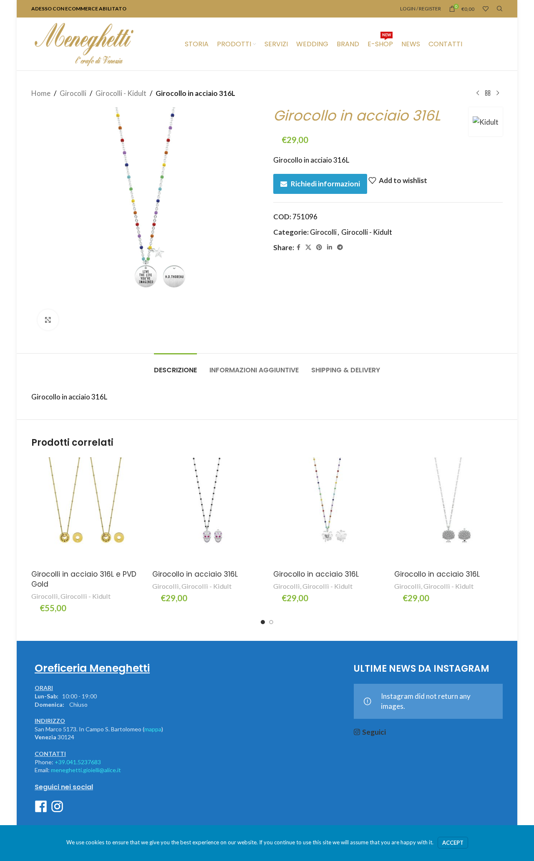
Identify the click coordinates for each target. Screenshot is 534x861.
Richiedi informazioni (325, 183)
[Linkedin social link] (330, 247)
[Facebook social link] (298, 247)
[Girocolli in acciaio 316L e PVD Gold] (85, 511)
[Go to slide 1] (263, 622)
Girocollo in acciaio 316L (195, 574)
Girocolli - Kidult (121, 93)
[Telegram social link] (340, 247)
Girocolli (73, 93)
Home (40, 93)
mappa (152, 729)
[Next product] (498, 93)
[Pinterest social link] (319, 247)
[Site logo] (83, 43)
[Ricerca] (500, 8)
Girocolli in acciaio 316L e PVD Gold (83, 579)
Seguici (374, 732)
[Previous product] (478, 93)
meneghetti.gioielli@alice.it (86, 769)
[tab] (175, 366)
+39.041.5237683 (78, 762)
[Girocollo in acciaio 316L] (206, 511)
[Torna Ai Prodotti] (488, 93)
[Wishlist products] (486, 8)
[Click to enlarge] (48, 319)
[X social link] (308, 247)
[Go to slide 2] (271, 622)
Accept (452, 842)
